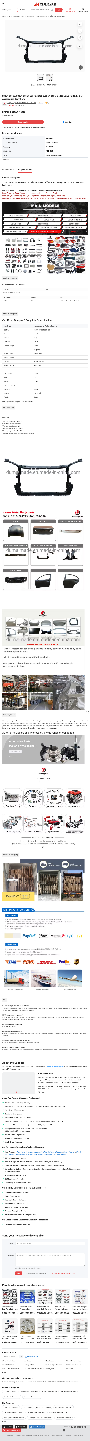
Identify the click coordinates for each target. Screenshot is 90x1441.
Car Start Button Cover (11, 1397)
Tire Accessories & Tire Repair (33, 1369)
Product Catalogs (33, 1356)
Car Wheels (45, 1152)
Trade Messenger (37, 1427)
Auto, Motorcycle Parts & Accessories (21, 16)
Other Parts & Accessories (29, 1392)
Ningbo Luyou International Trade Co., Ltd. (21, 103)
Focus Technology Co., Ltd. (30, 1435)
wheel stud (27, 1361)
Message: (11, 1255)
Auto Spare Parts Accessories (14, 1418)
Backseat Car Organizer (32, 1397)
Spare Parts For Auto (43, 1407)
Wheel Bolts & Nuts (8, 1361)
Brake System (49, 1369)
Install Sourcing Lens (13, 1430)
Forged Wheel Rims (45, 1154)
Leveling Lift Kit (29, 1365)
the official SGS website (54, 1066)
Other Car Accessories (57, 16)
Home (4, 16)
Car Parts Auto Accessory (36, 1412)
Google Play (21, 1427)
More (4, 1422)
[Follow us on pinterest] (85, 1427)
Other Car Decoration (49, 1392)
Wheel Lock (49, 1361)
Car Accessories (41, 16)
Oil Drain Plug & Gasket (53, 1365)
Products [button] (22, 10)
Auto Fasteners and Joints (11, 1369)
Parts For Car (27, 1407)
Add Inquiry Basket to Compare (45, 85)
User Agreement (57, 1435)
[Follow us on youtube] (81, 1427)
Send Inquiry (23, 122)
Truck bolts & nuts (8, 1365)
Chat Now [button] (68, 122)
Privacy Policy (78, 1435)
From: (12, 1243)
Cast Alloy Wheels (59, 1154)
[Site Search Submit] (59, 10)
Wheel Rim (69, 1369)
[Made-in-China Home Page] (45, 4)
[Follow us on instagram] (78, 1427)
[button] (3, 3)
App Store (7, 1427)
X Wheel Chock (31, 1154)
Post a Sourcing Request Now (63, 1273)
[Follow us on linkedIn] (64, 1430)
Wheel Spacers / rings (73, 1361)
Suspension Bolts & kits (74, 1365)
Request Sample (39, 127)
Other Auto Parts (9, 1392)
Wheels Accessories (33, 1152)
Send (19, 1273)
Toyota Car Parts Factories (58, 1412)
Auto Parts (21, 1152)
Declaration (68, 1435)
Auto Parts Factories (11, 1407)
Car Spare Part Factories (63, 1407)
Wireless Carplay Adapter (69, 1392)
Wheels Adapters (69, 1152)
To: (13, 1249)
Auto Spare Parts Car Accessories (40, 1418)
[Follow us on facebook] (72, 1427)
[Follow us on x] (75, 1427)
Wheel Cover (20, 1154)
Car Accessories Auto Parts (13, 1412)
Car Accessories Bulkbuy (64, 1418)
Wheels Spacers (56, 1152)
